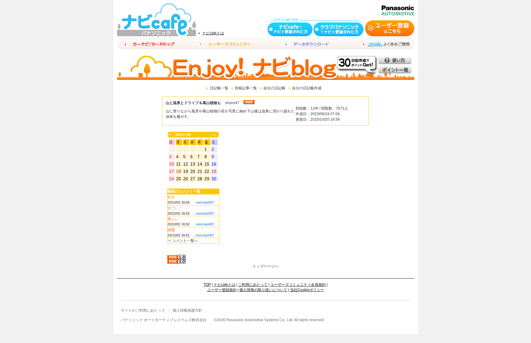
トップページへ (265, 266)
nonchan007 (205, 202)
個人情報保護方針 (187, 310)
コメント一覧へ (185, 241)
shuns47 (232, 103)
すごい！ (174, 208)
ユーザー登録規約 (222, 290)
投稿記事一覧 (246, 88)
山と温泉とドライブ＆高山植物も (193, 103)
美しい (173, 219)
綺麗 (171, 230)
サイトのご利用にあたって (143, 310)
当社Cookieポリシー (307, 290)
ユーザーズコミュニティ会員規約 (298, 285)
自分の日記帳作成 (306, 88)
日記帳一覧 (219, 88)
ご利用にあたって (253, 285)
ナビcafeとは (213, 33)
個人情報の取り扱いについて (263, 290)
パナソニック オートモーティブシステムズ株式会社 (163, 320)
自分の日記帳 (274, 88)
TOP (207, 285)
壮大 (171, 197)
